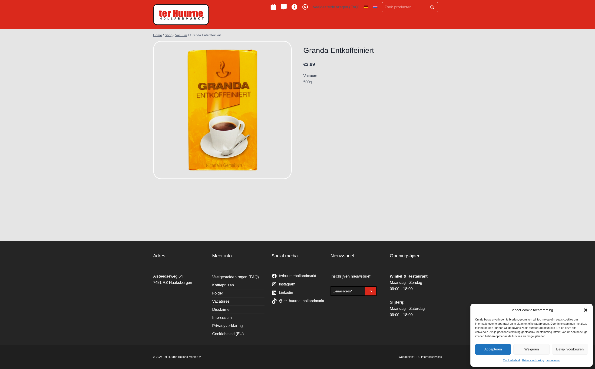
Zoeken (433, 7)
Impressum (553, 360)
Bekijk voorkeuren (570, 349)
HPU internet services (428, 357)
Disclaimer (221, 309)
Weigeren (531, 349)
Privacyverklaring (533, 360)
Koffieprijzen (223, 285)
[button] (585, 310)
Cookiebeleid (511, 360)
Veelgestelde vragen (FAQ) (336, 7)
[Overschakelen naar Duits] (366, 7)
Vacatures (221, 301)
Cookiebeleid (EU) (228, 334)
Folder (217, 293)
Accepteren (493, 349)
